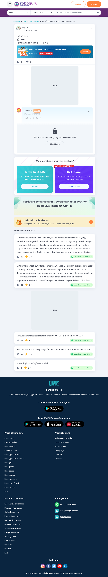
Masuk (94, 4)
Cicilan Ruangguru (11, 512)
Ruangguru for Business (14, 458)
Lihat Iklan (55, 144)
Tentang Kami (10, 536)
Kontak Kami (9, 540)
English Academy (62, 442)
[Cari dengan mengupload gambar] (98, 12)
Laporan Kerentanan (12, 520)
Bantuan (7, 548)
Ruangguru (9, 438)
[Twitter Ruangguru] (54, 566)
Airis (6, 491)
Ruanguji (8, 462)
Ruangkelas (9, 471)
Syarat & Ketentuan (12, 528)
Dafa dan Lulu (9, 446)
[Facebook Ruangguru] (48, 566)
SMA (24, 21)
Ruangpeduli (9, 487)
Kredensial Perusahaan (14, 503)
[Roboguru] (27, 4)
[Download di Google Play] (54, 409)
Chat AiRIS (35, 186)
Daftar (78, 4)
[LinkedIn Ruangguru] (65, 566)
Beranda (17, 21)
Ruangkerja (59, 450)
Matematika (34, 21)
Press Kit (8, 544)
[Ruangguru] (54, 383)
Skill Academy (60, 446)
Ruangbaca (9, 466)
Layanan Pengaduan (12, 524)
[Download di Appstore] (54, 424)
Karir (6, 553)
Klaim (85, 51)
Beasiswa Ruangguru (13, 508)
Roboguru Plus (10, 442)
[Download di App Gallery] (74, 424)
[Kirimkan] (57, 12)
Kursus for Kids (10, 450)
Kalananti (58, 458)
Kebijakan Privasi (11, 532)
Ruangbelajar (9, 475)
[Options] (91, 28)
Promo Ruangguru (12, 516)
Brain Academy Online (64, 438)
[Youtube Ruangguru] (59, 566)
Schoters (58, 454)
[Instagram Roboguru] (42, 566)
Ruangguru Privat (11, 483)
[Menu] (10, 4)
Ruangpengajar (10, 479)
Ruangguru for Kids (12, 454)
